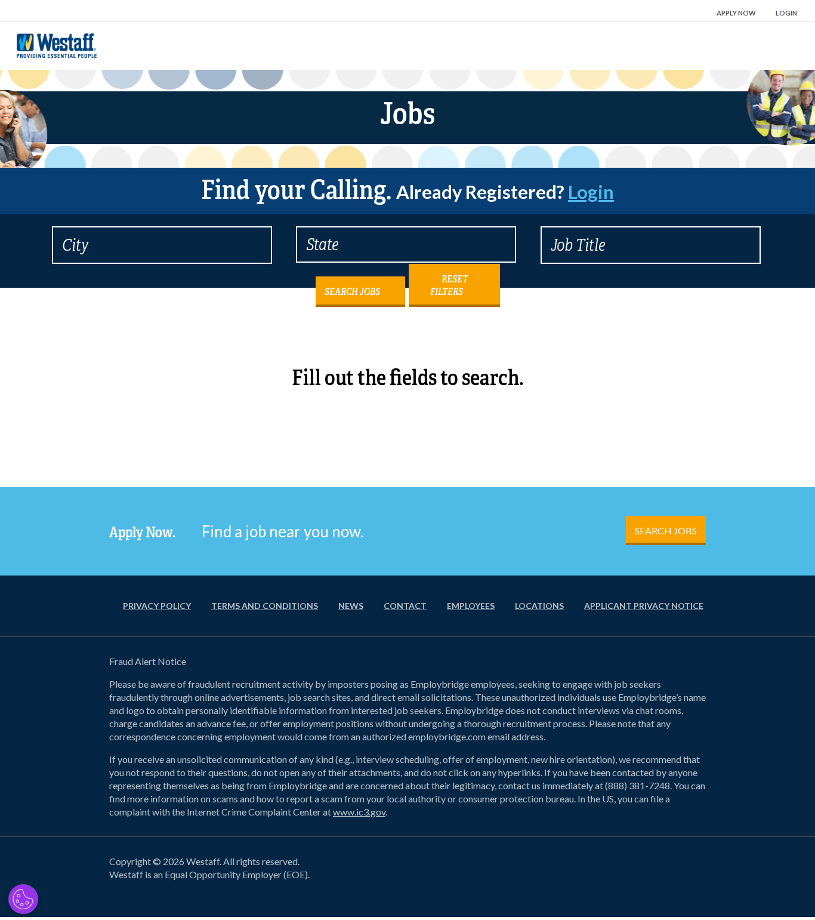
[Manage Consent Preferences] (23, 899)
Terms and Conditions (264, 606)
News (350, 606)
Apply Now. (142, 532)
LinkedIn (668, 876)
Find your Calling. (407, 190)
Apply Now (736, 13)
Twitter (639, 876)
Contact (405, 606)
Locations (539, 606)
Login (786, 13)
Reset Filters (449, 285)
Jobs (407, 114)
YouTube (696, 876)
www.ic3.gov (359, 811)
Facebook (610, 876)
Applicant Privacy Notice (643, 606)
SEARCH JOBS (666, 530)
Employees (471, 606)
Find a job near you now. (282, 531)
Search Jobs (352, 291)
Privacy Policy (157, 606)
